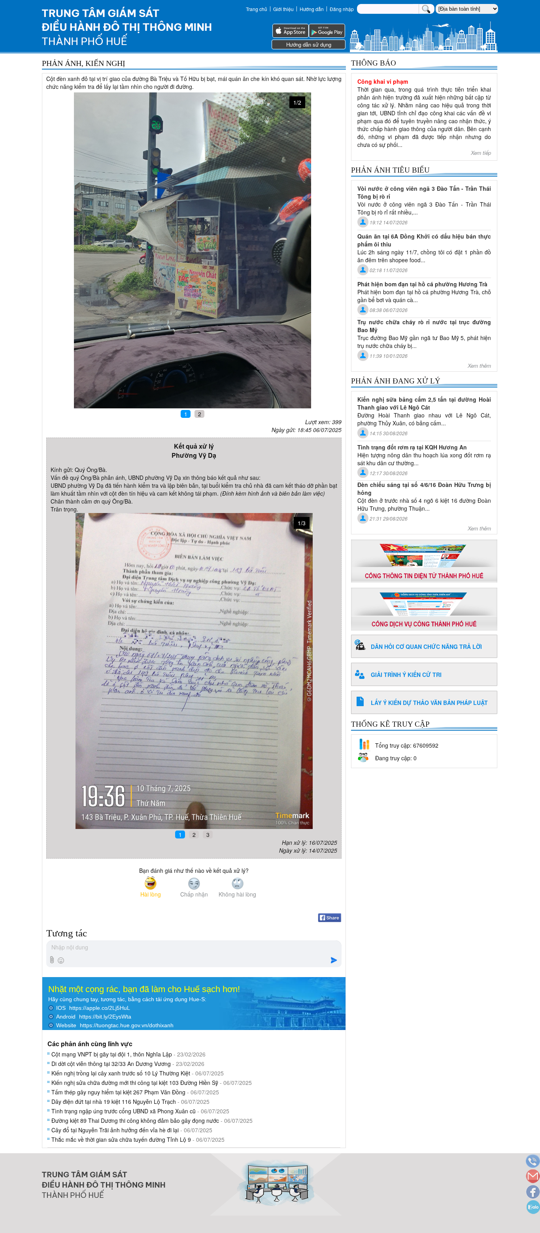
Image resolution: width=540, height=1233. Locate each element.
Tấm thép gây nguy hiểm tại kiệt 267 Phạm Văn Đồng (118, 1092)
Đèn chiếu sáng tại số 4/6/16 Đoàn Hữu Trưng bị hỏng (424, 488)
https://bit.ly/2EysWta (105, 1016)
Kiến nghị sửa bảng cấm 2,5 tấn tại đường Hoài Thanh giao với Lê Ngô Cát (424, 403)
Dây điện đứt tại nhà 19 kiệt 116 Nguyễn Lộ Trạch (113, 1101)
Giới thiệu (283, 9)
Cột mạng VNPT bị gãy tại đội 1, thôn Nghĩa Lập (111, 1054)
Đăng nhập (342, 9)
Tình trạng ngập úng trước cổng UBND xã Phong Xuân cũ (123, 1111)
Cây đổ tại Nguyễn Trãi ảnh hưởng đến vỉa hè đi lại (115, 1130)
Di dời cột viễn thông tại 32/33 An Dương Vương (111, 1064)
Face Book (330, 918)
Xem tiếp (481, 152)
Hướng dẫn (312, 9)
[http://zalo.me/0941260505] (532, 1208)
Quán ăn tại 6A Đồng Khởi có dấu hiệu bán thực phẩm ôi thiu (424, 240)
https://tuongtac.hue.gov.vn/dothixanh (127, 1025)
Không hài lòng (237, 894)
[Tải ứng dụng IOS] (290, 35)
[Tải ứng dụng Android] (327, 35)
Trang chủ (256, 9)
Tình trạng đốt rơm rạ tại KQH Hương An (412, 447)
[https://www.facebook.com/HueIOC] (532, 1192)
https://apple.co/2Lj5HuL (99, 1008)
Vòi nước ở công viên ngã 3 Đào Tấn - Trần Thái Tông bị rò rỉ (424, 192)
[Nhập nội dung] (193, 947)
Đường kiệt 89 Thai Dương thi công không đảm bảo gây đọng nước (135, 1120)
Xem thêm (479, 365)
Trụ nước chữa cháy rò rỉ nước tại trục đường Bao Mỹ (424, 326)
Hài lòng (150, 894)
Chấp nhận (194, 894)
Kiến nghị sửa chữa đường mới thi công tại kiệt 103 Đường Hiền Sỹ (134, 1082)
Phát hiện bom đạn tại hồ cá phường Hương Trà (422, 284)
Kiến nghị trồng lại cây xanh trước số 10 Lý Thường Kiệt (120, 1073)
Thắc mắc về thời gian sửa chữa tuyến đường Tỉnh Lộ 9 (121, 1139)
